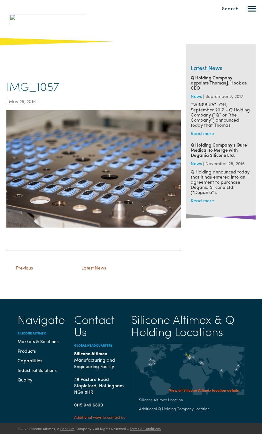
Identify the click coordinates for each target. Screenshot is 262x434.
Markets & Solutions (38, 341)
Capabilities (30, 360)
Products (27, 351)
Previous (24, 267)
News (196, 96)
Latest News (93, 267)
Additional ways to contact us (99, 417)
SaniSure (67, 428)
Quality (25, 379)
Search (230, 8)
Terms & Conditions (145, 428)
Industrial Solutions (37, 370)
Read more (202, 133)
